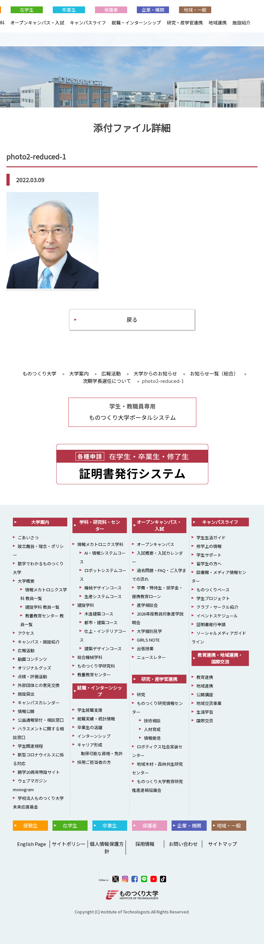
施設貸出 (26, 694)
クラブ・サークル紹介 (217, 607)
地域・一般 (195, 9)
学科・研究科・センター (100, 525)
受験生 (30, 825)
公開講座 (204, 694)
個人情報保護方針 (107, 847)
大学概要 (26, 581)
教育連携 (204, 677)
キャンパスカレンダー (39, 702)
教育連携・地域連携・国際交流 (220, 658)
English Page (30, 843)
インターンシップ (93, 736)
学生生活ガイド (211, 537)
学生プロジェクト (213, 598)
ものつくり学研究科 (96, 666)
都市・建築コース (101, 622)
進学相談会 (147, 605)
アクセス (26, 633)
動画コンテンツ (32, 659)
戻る (132, 319)
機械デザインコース (103, 588)
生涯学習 (204, 712)
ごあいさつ (28, 537)
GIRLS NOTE (148, 640)
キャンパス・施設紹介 (39, 642)
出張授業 (145, 648)
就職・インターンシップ (136, 22)
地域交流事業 (209, 703)
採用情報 (145, 843)
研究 (141, 694)
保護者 (111, 9)
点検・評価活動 (32, 676)
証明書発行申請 (211, 624)
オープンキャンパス (155, 544)
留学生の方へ (209, 563)
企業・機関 (153, 9)
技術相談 (152, 720)
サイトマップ (222, 843)
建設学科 (85, 605)
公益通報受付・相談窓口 (41, 720)
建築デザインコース (103, 648)
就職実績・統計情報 (96, 719)
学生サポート (209, 555)
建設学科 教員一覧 (42, 607)
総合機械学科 (89, 657)
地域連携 (218, 22)
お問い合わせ (183, 843)
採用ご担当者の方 (94, 762)
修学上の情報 (209, 546)
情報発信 (152, 738)
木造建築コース (98, 614)
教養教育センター (94, 674)
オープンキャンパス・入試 (37, 22)
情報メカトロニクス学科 (100, 544)
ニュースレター (151, 657)
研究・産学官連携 (185, 22)
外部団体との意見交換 (39, 685)
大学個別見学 (149, 631)
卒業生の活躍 (89, 727)
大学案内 (40, 522)
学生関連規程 (30, 746)
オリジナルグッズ (34, 668)
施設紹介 (241, 22)
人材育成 (152, 729)
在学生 (26, 9)
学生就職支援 (89, 710)
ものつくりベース (213, 590)
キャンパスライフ (88, 22)
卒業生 (69, 9)
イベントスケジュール (217, 616)
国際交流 (204, 720)
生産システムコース (103, 596)
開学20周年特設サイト (39, 772)
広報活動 (26, 650)
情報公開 (26, 711)
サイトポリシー (69, 843)
